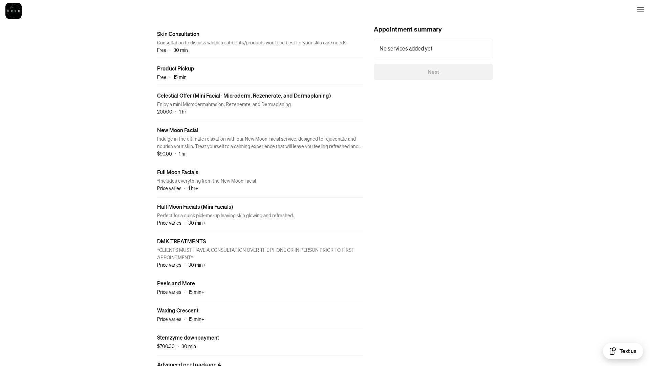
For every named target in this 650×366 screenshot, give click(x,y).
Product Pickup (175, 68)
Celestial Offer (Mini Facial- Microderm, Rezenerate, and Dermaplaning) (244, 95)
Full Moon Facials (177, 172)
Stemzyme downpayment (188, 337)
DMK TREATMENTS (181, 241)
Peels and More (176, 283)
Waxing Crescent (177, 310)
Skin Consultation (178, 33)
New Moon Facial (177, 130)
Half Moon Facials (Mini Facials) (195, 206)
